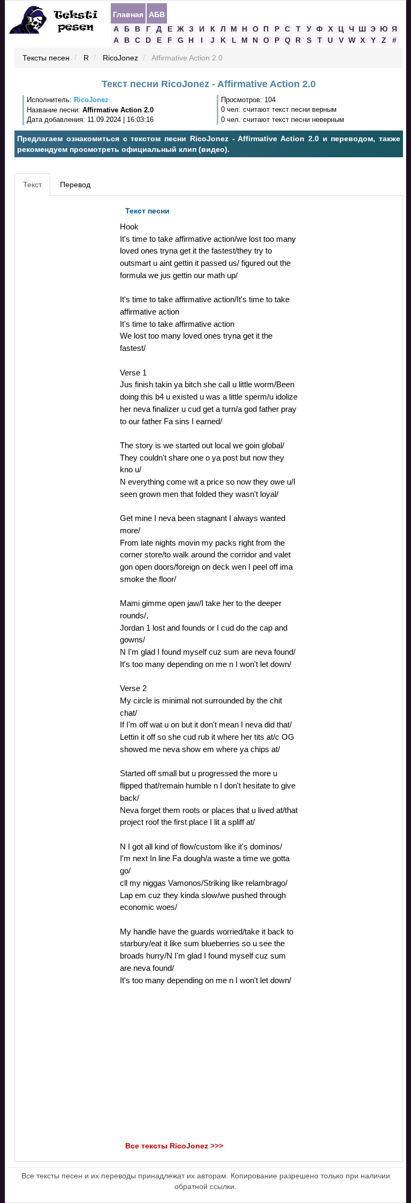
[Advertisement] (66, 361)
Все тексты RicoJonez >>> (174, 1146)
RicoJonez (120, 58)
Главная (128, 14)
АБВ (157, 14)
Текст (32, 184)
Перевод (75, 184)
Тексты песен (46, 58)
